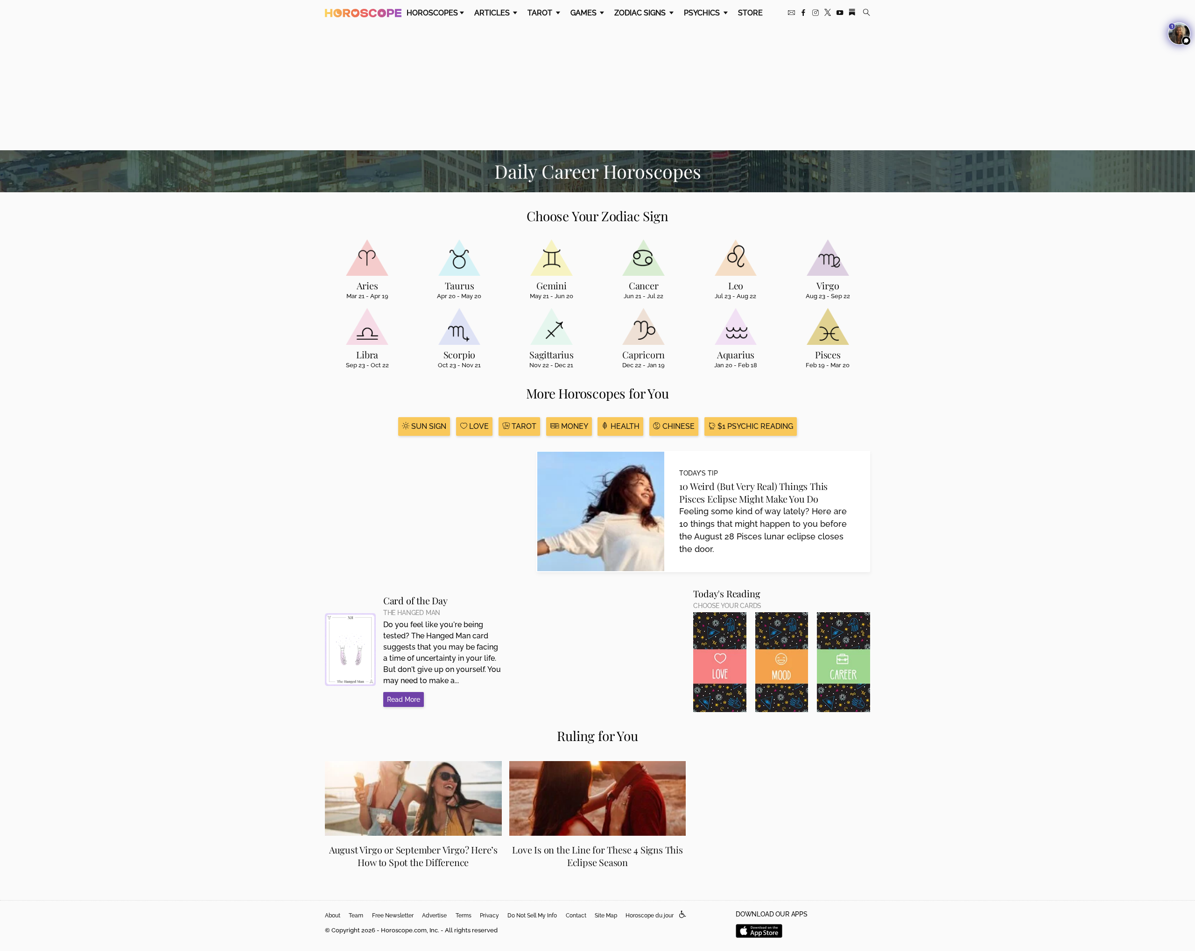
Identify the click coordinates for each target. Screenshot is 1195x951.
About (332, 915)
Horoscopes (432, 12)
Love (478, 426)
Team (356, 915)
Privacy (489, 915)
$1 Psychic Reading (754, 426)
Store (750, 12)
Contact (576, 915)
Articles (493, 12)
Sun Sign (427, 426)
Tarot (540, 12)
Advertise (434, 915)
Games (584, 12)
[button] (682, 914)
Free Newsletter (393, 915)
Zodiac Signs (641, 12)
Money (573, 426)
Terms (463, 915)
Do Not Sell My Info (532, 915)
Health (624, 426)
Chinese (678, 426)
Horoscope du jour (650, 915)
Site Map (606, 915)
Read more (403, 699)
